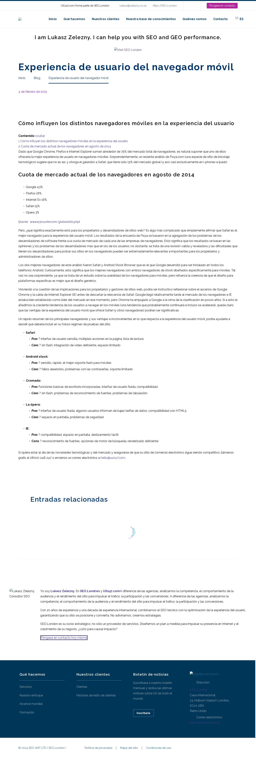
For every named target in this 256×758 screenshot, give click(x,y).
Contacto (220, 19)
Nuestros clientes (105, 19)
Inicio (53, 19)
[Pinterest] (32, 476)
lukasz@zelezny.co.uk (133, 5)
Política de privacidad (98, 748)
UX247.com (111, 591)
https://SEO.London (165, 5)
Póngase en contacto (222, 5)
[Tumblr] (37, 476)
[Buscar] (250, 19)
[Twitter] (26, 476)
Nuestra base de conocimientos (151, 19)
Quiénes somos (195, 19)
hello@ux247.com (113, 458)
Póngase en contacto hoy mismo (64, 637)
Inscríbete (143, 713)
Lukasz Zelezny (62, 591)
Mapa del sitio (129, 748)
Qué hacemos (74, 19)
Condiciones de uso (158, 748)
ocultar (40, 136)
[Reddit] (48, 476)
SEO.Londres (199, 690)
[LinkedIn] (192, 5)
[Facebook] (20, 476)
